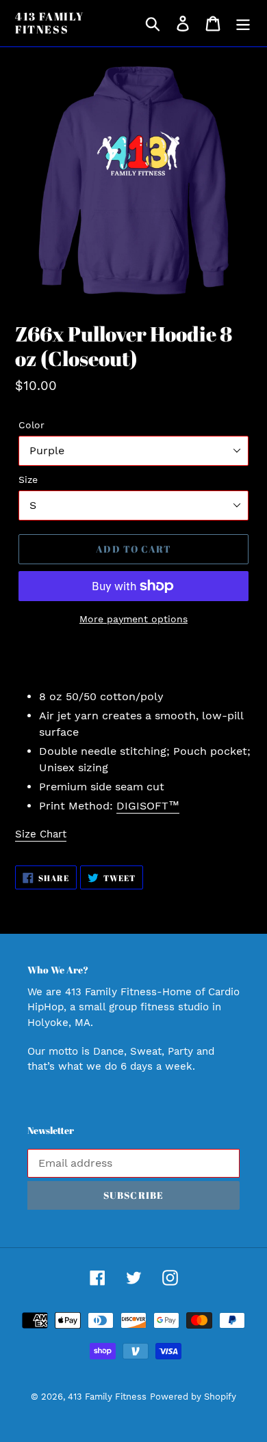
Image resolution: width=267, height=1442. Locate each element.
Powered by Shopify (193, 1396)
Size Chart (40, 834)
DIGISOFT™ (147, 805)
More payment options (133, 618)
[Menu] (243, 23)
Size (28, 479)
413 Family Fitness (49, 23)
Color (31, 424)
